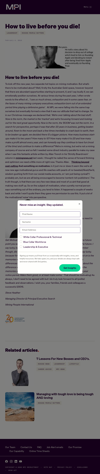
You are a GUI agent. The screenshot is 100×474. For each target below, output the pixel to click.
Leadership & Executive (35, 246)
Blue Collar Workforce (34, 241)
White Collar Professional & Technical (42, 236)
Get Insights (70, 267)
